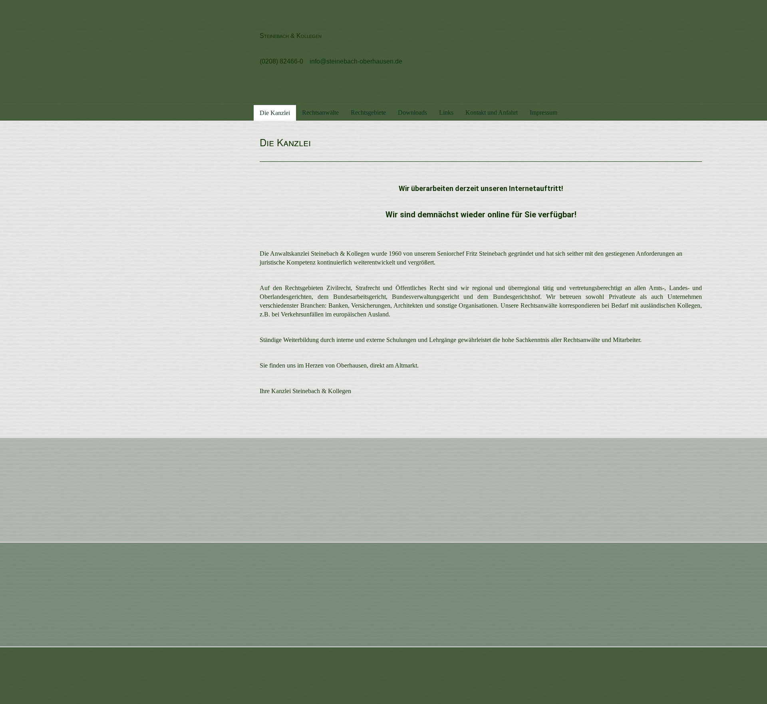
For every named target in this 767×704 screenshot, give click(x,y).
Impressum (543, 112)
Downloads (412, 112)
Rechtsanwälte (320, 112)
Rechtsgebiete (368, 112)
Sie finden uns (278, 365)
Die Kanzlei (275, 112)
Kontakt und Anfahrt (491, 112)
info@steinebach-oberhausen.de (356, 61)
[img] (156, 52)
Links (446, 112)
